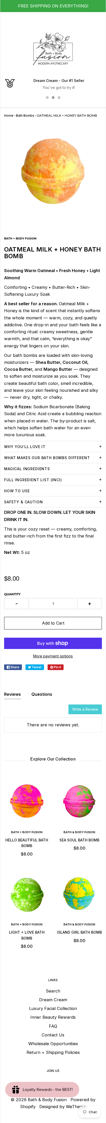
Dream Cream (53, 999)
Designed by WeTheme (62, 1106)
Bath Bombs (25, 115)
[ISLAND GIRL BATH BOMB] (79, 894)
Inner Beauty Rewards (53, 1017)
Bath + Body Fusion (26, 832)
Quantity (12, 594)
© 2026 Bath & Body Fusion (39, 1099)
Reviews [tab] (12, 694)
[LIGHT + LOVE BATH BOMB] (26, 894)
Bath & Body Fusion (79, 832)
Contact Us (53, 1034)
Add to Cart (53, 623)
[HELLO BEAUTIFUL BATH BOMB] (26, 802)
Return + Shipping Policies (53, 1052)
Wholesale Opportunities (53, 1043)
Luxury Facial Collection (53, 1008)
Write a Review (85, 709)
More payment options (53, 656)
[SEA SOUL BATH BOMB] (79, 802)
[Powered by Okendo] (17, 711)
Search (53, 991)
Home (8, 115)
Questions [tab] (41, 694)
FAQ (53, 1026)
